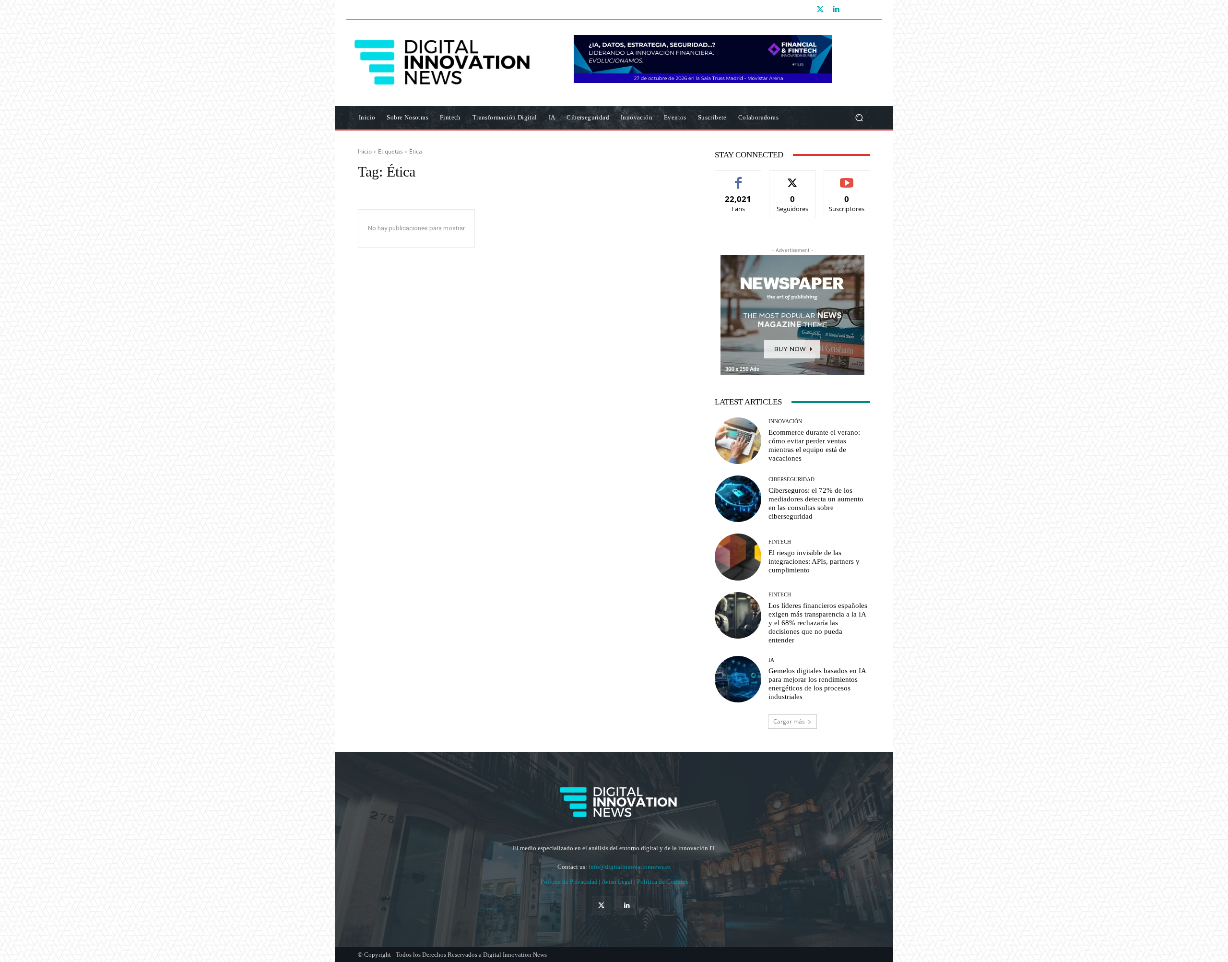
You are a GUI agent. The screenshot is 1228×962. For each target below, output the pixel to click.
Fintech (779, 542)
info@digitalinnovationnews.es (630, 866)
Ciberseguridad (791, 479)
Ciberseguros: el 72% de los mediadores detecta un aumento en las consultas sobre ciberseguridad (815, 503)
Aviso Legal (618, 881)
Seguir (792, 177)
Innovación (785, 421)
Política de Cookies (662, 881)
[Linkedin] (835, 9)
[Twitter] (820, 9)
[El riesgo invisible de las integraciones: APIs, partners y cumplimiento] (738, 557)
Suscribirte (847, 177)
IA (771, 660)
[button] (859, 118)
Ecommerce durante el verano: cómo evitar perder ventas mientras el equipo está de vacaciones (814, 445)
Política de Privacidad (570, 881)
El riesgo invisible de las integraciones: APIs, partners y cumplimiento (814, 561)
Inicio (365, 151)
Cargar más (789, 721)
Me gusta (738, 177)
